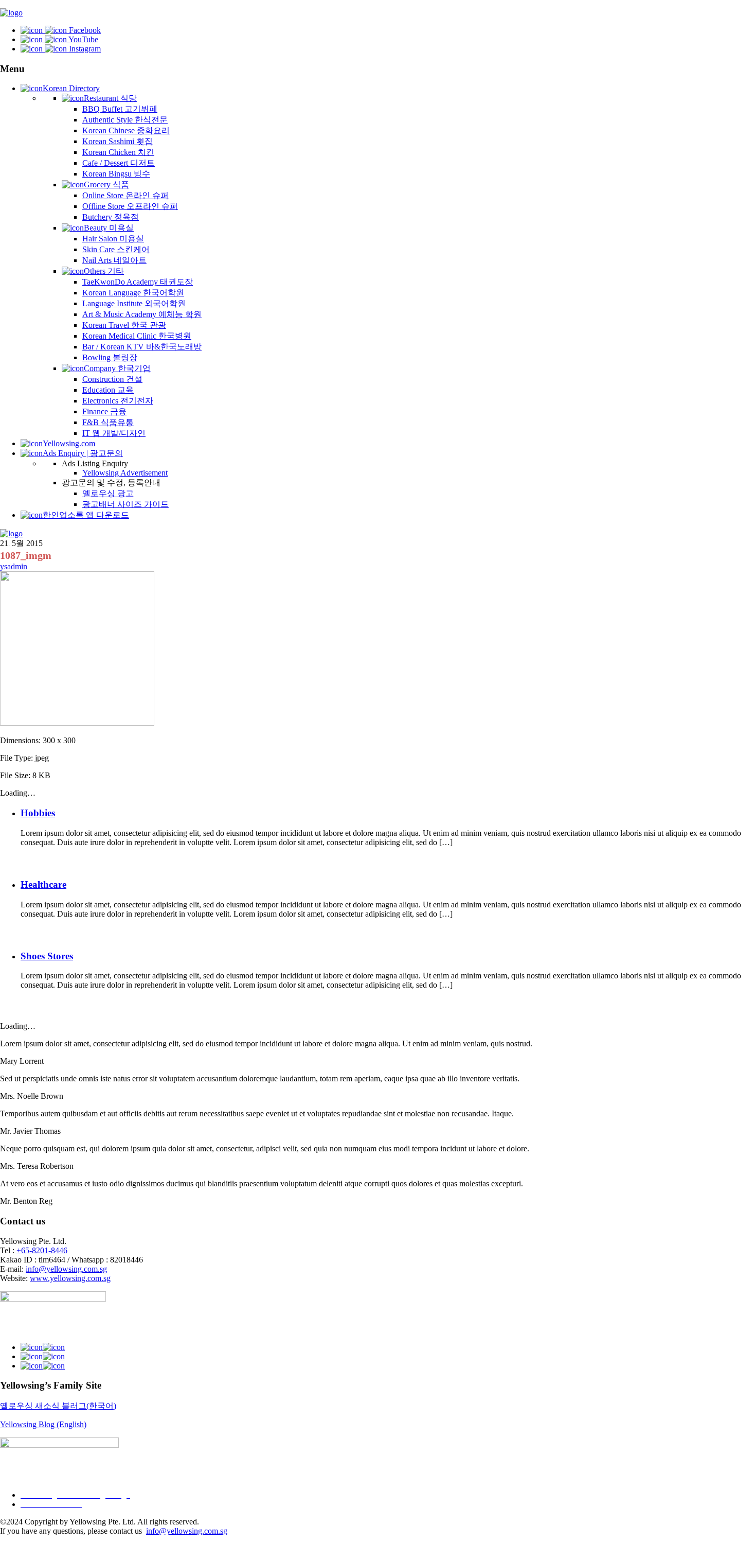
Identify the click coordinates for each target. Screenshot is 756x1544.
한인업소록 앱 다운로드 (86, 515)
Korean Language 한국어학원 (133, 292)
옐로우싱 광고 (108, 493)
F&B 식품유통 (108, 422)
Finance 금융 (104, 411)
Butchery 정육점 (110, 217)
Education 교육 (108, 389)
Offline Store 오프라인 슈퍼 (130, 206)
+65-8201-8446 (41, 1250)
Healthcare (43, 884)
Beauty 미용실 (109, 227)
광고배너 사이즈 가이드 (125, 504)
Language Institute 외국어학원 (134, 303)
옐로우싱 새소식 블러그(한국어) (58, 1405)
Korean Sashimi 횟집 (117, 141)
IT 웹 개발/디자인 (114, 433)
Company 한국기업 (117, 368)
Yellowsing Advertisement (125, 472)
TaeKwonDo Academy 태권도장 (137, 281)
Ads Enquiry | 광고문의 (83, 453)
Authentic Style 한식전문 (125, 119)
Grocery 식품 (106, 184)
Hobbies (38, 813)
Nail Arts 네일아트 (114, 260)
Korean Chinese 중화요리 (126, 130)
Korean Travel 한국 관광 (124, 325)
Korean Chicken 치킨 (118, 152)
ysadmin (13, 566)
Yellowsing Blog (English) (43, 1424)
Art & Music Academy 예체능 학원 (142, 314)
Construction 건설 (112, 379)
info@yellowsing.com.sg (66, 1269)
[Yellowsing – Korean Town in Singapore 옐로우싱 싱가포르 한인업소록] (11, 12)
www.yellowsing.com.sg (70, 1278)
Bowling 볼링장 (109, 357)
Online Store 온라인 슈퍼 (125, 195)
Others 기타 (104, 271)
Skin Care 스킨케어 (116, 249)
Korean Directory (71, 88)
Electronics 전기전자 (117, 400)
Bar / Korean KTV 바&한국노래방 (142, 346)
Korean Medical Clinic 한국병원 (136, 335)
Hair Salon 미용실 (113, 238)
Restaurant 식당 (110, 98)
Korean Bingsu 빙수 (116, 173)
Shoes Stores (47, 956)
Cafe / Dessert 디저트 (118, 163)
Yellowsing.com (69, 443)
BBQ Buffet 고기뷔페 (119, 108)
